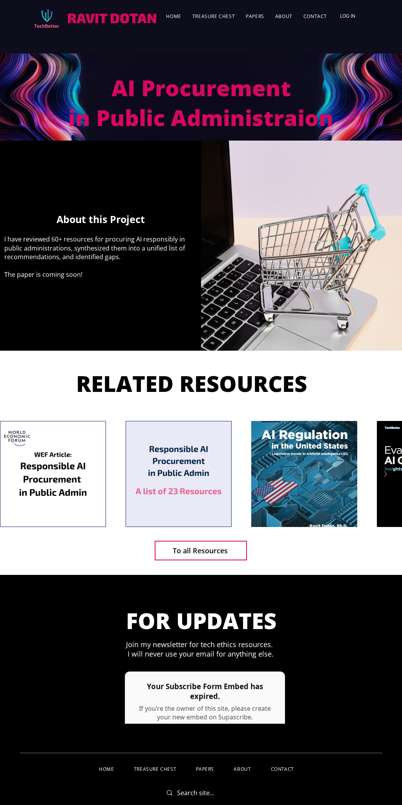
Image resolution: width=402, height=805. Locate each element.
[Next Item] (385, 474)
